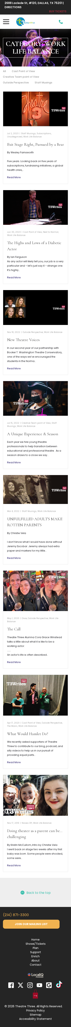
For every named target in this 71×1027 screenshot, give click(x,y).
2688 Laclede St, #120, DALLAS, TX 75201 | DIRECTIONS (34, 5)
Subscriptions (44, 133)
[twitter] (20, 985)
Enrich (35, 956)
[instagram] (30, 985)
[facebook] (11, 985)
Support (35, 952)
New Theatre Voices (23, 339)
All (4, 71)
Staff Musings (43, 82)
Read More (14, 177)
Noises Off (27, 823)
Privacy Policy (35, 1010)
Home (35, 940)
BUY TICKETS (57, 11)
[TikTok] (59, 985)
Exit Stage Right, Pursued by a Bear (35, 144)
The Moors (12, 726)
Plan (35, 948)
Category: (35, 48)
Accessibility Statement (35, 1019)
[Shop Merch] (35, 994)
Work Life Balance (32, 136)
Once (24, 618)
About (35, 960)
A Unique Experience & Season (32, 433)
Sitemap (35, 1015)
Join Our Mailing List (31, 924)
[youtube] (39, 985)
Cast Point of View (23, 71)
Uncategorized (14, 136)
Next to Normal (50, 232)
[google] (49, 985)
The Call (14, 629)
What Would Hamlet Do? (27, 733)
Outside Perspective (16, 82)
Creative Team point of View (21, 76)
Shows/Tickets (36, 944)
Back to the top (38, 892)
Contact (35, 965)
